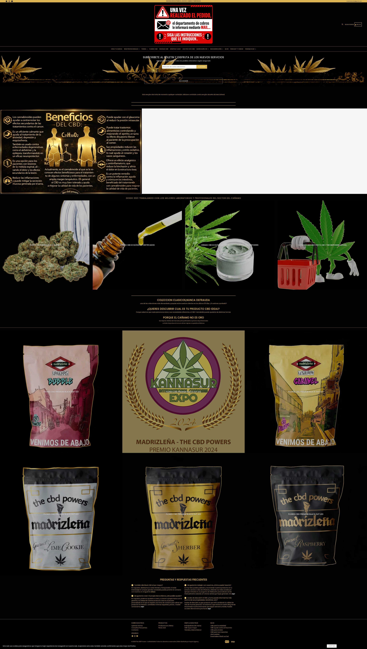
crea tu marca (116, 49)
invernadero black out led (220, 636)
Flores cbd (153, 49)
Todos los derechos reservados (166, 641)
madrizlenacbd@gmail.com (354, 1)
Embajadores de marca (192, 626)
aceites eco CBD (189, 49)
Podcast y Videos (236, 49)
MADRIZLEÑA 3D (202, 49)
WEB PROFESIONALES (131, 49)
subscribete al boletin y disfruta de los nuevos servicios (183, 57)
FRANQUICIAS (250, 49)
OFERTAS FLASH (175, 49)
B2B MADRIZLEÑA (216, 49)
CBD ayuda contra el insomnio (221, 628)
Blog (227, 49)
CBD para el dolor (217, 630)
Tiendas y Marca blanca (192, 630)
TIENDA (144, 49)
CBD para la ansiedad (218, 626)
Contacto (134, 630)
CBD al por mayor (190, 628)
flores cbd (162, 628)
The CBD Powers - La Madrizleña (146, 641)
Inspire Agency (194, 641)
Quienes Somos (137, 626)
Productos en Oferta (165, 626)
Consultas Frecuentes (139, 628)
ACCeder (183, 81)
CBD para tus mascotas (219, 632)
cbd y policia (215, 634)
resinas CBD (164, 49)
